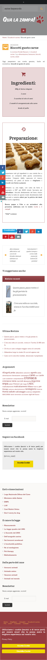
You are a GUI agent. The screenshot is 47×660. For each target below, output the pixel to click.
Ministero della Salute (13, 498)
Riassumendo (10, 525)
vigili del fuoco (34, 394)
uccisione (24, 394)
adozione (27, 373)
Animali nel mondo (12, 579)
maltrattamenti (7, 387)
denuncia (27, 381)
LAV (5, 505)
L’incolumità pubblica (13, 544)
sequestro (36, 392)
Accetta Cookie (23, 463)
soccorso (6, 394)
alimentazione (23, 54)
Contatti (25, 623)
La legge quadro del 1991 (14, 529)
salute (17, 57)
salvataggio (20, 391)
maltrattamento (20, 386)
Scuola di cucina (14, 37)
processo (21, 389)
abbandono (19, 373)
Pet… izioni (8, 623)
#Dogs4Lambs (8, 372)
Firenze (16, 384)
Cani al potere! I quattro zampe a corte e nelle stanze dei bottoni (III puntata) (32, 255)
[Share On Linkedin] (39, 231)
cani (36, 375)
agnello (33, 372)
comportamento (18, 379)
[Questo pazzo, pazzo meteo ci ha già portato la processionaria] (8, 291)
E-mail (6, 418)
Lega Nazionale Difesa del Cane (17, 494)
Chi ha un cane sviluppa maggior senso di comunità (22, 349)
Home (4, 37)
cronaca (30, 378)
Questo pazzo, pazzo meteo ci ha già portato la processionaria (26, 291)
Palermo (36, 386)
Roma (5, 391)
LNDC (30, 383)
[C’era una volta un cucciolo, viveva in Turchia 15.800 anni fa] (8, 307)
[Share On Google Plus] (33, 231)
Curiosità (17, 623)
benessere (31, 54)
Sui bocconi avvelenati (13, 540)
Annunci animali (11, 567)
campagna (25, 375)
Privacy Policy (7, 639)
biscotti (38, 54)
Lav (21, 384)
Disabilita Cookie (23, 651)
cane (32, 375)
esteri (11, 384)
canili (3, 378)
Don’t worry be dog (12, 513)
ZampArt (22, 622)
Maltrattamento (10, 555)
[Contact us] (18, 237)
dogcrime (35, 381)
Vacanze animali (10, 575)
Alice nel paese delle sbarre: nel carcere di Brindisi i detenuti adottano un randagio (15, 255)
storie (12, 394)
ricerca (39, 389)
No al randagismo (11, 548)
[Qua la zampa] (23, 19)
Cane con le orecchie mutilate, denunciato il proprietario (23, 356)
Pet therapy (9, 551)
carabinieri (9, 379)
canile (41, 375)
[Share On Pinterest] (6, 237)
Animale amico (10, 571)
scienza (29, 392)
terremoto (18, 394)
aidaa (39, 373)
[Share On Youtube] (12, 237)
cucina (12, 57)
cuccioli (20, 381)
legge (25, 384)
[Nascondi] (1, 201)
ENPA (6, 502)
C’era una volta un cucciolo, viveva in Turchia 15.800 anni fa (26, 307)
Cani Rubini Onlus (11, 509)
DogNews (13, 622)
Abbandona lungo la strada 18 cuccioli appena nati (21, 352)
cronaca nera (9, 381)
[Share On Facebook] (20, 231)
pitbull (16, 389)
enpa (5, 383)
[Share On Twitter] (26, 231)
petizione (11, 389)
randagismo (30, 389)
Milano (30, 387)
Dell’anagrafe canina (12, 536)
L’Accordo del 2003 (12, 533)
